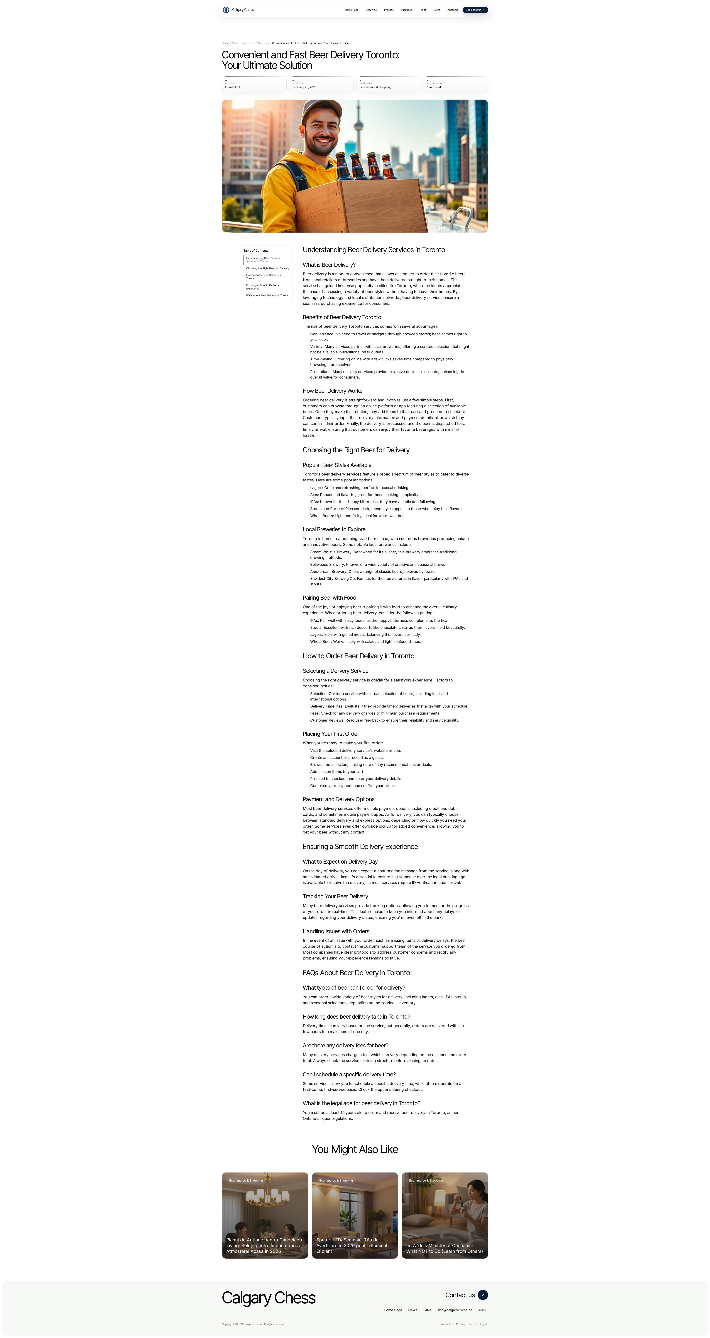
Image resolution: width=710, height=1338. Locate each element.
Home (225, 43)
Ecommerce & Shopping (255, 43)
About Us (446, 1324)
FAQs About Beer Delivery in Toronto (267, 295)
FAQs (427, 1310)
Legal (483, 1324)
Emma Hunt (232, 87)
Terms (472, 1324)
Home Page (393, 1310)
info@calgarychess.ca (454, 1310)
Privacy (460, 1324)
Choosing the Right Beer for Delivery (267, 268)
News (235, 43)
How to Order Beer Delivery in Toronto (264, 277)
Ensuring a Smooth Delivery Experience (262, 287)
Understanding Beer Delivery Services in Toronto (263, 260)
